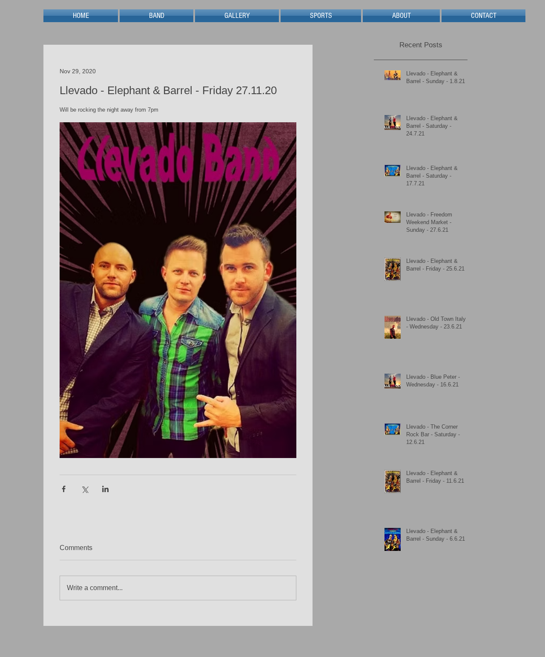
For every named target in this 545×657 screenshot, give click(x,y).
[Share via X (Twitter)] (84, 489)
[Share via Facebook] (64, 489)
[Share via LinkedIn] (105, 489)
